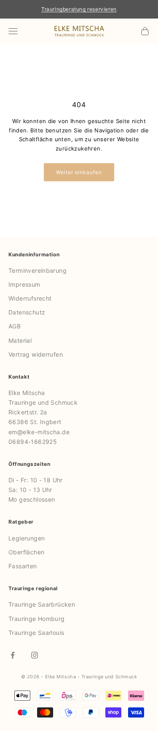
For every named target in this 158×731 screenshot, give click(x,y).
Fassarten (22, 566)
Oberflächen (26, 552)
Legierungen (26, 538)
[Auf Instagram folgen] (34, 655)
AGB (14, 326)
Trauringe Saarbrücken (41, 604)
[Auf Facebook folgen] (12, 655)
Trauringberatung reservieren (79, 9)
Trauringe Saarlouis (36, 632)
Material (20, 340)
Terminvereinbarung (37, 270)
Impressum (24, 284)
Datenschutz (26, 312)
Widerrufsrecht (29, 298)
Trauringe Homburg (36, 618)
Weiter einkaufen (79, 172)
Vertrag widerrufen (35, 354)
